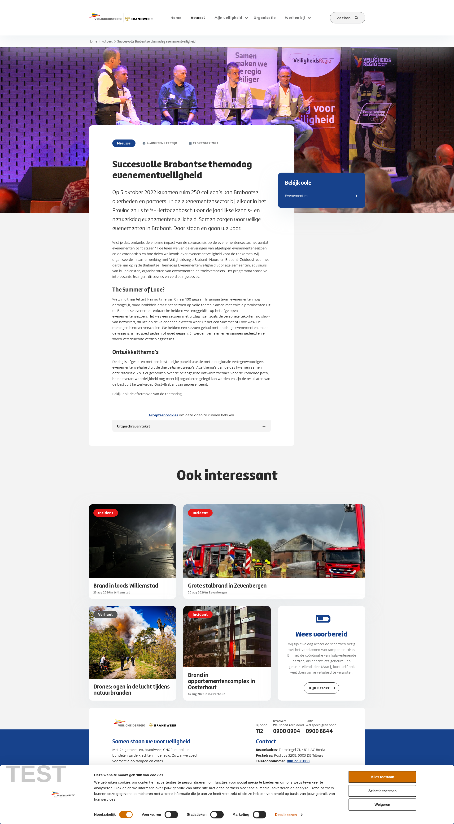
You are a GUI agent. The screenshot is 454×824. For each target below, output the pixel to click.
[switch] (171, 814)
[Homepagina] (144, 728)
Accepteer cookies (163, 415)
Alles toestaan (382, 777)
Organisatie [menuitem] (265, 17)
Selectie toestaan (382, 791)
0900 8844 (319, 731)
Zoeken (344, 17)
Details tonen (286, 815)
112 (259, 731)
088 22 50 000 (298, 761)
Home (93, 41)
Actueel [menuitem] (198, 17)
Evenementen (296, 195)
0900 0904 (286, 731)
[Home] (121, 17)
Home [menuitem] (175, 17)
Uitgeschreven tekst (133, 428)
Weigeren (382, 804)
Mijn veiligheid (228, 17)
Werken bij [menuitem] (295, 17)
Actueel (107, 41)
